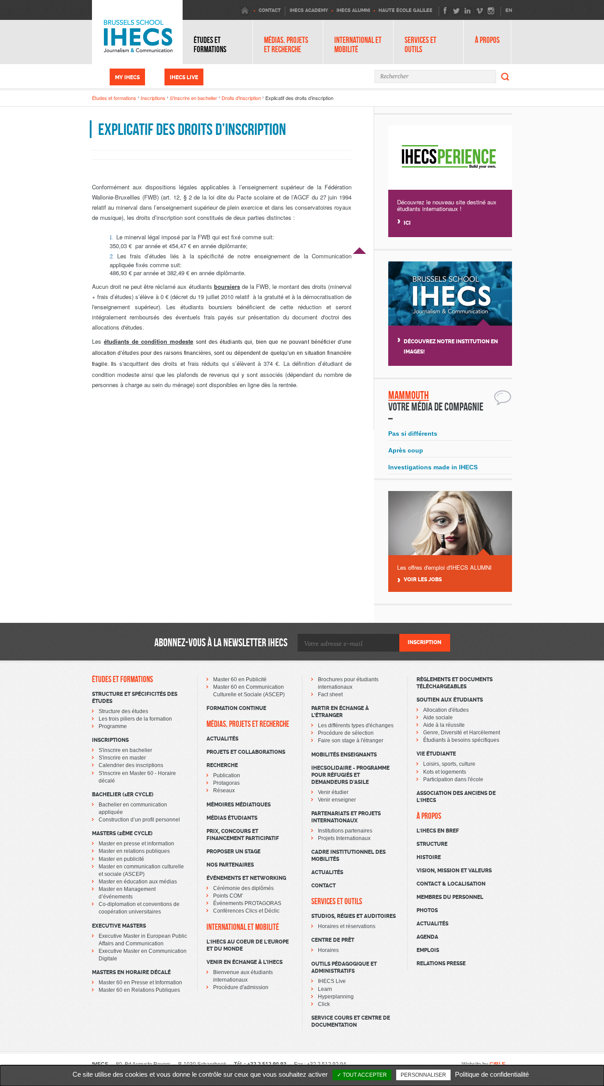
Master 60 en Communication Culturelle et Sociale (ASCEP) (249, 691)
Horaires (328, 950)
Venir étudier (333, 792)
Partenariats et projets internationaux (346, 817)
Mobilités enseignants (344, 755)
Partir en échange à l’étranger (340, 711)
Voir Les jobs (423, 580)
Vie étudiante (436, 754)
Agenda (427, 937)
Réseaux (224, 790)
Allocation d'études (446, 710)
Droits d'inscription (241, 97)
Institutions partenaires (345, 831)
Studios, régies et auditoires (353, 916)
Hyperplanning (336, 997)
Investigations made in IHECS (433, 467)
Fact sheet (330, 694)
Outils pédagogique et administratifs (344, 967)
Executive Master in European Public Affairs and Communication (143, 940)
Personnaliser (423, 1075)
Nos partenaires (230, 865)
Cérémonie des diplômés (243, 888)
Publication (226, 775)
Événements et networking (246, 878)
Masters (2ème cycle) (122, 833)
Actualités (222, 739)
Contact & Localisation (451, 884)
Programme (113, 726)
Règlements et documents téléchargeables (455, 683)
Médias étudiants (231, 818)
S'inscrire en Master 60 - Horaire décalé (137, 777)
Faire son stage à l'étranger (350, 740)
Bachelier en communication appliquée (133, 808)
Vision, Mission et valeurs (454, 870)
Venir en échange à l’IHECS (244, 962)
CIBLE (497, 1064)
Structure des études (123, 711)
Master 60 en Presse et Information (140, 982)
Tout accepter (364, 1075)
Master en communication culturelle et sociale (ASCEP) (141, 870)
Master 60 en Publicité (240, 679)
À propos (487, 40)
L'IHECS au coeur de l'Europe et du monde (247, 945)
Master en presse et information (136, 843)
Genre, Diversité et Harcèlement (461, 732)
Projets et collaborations (245, 752)
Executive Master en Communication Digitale (143, 955)
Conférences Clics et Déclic (246, 911)
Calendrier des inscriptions (131, 765)
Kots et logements (444, 772)
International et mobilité (358, 44)
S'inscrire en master (122, 758)
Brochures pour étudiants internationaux (348, 683)
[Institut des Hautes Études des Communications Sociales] (137, 32)
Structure (432, 844)
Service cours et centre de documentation (350, 1021)
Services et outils (420, 44)
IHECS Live (184, 77)
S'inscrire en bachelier (193, 97)
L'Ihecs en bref (438, 831)
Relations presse (441, 963)
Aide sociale (438, 717)
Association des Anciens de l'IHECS (456, 796)
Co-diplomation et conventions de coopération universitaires (139, 908)
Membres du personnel (450, 897)
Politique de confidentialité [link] (492, 1074)
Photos (427, 910)
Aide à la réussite (444, 725)
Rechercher (505, 76)
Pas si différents (412, 433)
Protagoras (226, 783)
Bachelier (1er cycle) (122, 794)
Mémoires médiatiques (238, 805)
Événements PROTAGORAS (247, 903)
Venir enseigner (337, 800)
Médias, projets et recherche (286, 44)
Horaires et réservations (346, 926)
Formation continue (236, 708)
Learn (325, 989)
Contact (323, 886)
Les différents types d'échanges (356, 725)
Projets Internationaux (344, 838)
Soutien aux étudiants (450, 700)
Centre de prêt (332, 940)
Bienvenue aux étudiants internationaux (243, 976)
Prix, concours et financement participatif (242, 834)
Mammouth (408, 395)
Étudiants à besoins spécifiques (461, 740)
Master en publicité (121, 859)
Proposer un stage (233, 851)
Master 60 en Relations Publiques (139, 990)
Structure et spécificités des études (134, 697)
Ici (407, 223)
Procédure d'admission (240, 987)
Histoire (429, 857)
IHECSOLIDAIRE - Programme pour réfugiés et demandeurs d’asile (350, 775)
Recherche (222, 765)
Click (324, 1004)
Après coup (405, 450)
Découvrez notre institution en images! (451, 346)
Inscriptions (153, 97)
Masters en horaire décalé (131, 972)
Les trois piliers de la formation (135, 719)
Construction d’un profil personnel (139, 820)
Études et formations (210, 44)
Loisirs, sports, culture (449, 764)
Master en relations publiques (134, 851)
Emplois (428, 950)
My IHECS (127, 77)
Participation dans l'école (453, 779)
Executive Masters (119, 926)
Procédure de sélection (346, 733)
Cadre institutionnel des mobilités (348, 855)
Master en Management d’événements (127, 893)
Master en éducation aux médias (138, 882)
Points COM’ (228, 896)
